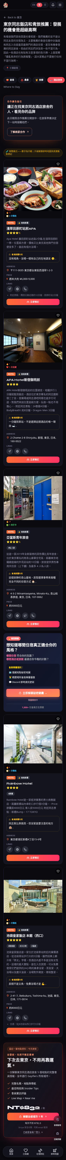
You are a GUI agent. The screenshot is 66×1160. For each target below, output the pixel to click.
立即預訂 (34, 301)
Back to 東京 (15, 17)
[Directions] (10, 289)
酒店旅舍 (56, 79)
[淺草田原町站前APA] (33, 234)
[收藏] (58, 164)
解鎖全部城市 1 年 (33, 1116)
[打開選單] (60, 5)
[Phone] (25, 289)
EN (33, 4)
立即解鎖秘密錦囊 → (35, 693)
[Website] (17, 289)
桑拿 (25, 79)
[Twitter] (25, 616)
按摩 (39, 79)
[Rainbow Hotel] (33, 789)
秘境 (10, 79)
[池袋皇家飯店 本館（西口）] (33, 952)
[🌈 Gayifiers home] (5, 5)
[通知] (53, 5)
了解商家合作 (17, 131)
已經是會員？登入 (31, 1132)
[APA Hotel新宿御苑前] (33, 388)
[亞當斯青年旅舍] (33, 549)
